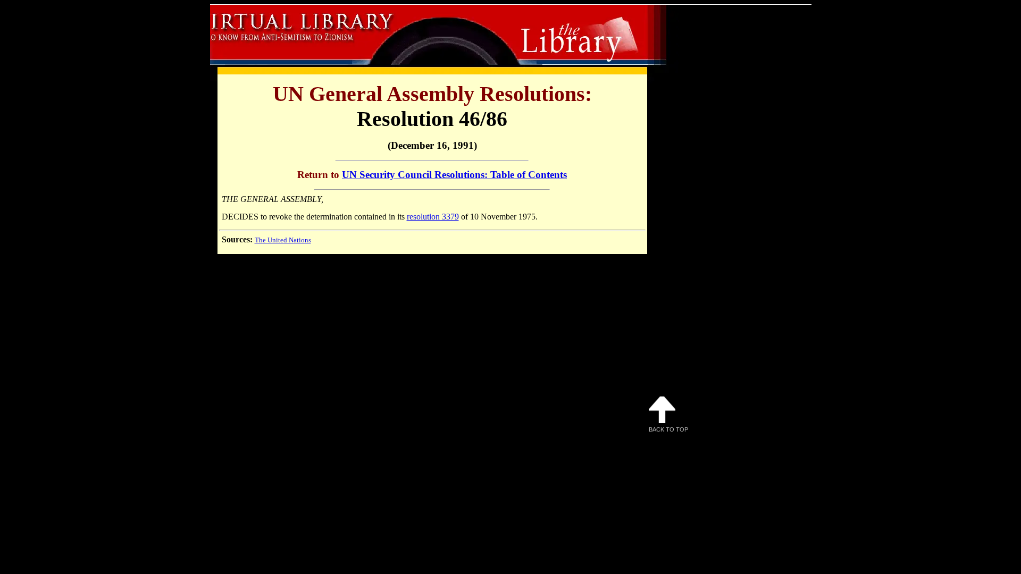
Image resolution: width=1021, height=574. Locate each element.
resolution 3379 (433, 216)
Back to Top (668, 429)
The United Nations (283, 240)
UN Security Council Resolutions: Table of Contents (454, 174)
